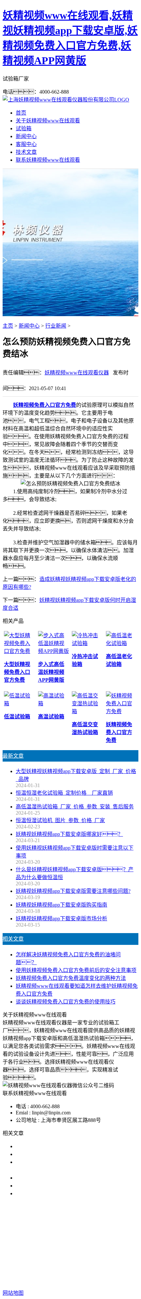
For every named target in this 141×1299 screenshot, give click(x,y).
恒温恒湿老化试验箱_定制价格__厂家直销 (64, 793)
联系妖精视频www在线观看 (48, 160)
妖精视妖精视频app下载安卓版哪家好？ (69, 834)
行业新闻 (55, 326)
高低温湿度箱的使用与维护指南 (52, 1146)
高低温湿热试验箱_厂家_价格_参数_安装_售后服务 (75, 806)
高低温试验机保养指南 (42, 1154)
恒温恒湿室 (101, 1251)
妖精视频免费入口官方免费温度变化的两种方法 (71, 978)
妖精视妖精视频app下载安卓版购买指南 (61, 905)
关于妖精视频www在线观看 (48, 120)
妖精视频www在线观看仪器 (77, 372)
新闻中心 (26, 136)
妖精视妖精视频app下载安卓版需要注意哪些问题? (73, 891)
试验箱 (23, 128)
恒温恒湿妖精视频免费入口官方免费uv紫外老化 (71, 1185)
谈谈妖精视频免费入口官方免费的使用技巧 (65, 1001)
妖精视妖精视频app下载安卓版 (61, 1243)
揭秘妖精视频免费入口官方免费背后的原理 (65, 1178)
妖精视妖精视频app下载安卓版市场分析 (61, 918)
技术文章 (26, 152)
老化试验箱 (70, 1251)
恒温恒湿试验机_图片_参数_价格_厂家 (60, 820)
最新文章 (13, 756)
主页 (8, 326)
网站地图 (67, 1272)
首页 (21, 113)
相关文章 (13, 939)
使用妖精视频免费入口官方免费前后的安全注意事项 (76, 970)
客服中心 (26, 144)
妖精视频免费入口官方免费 (44, 405)
